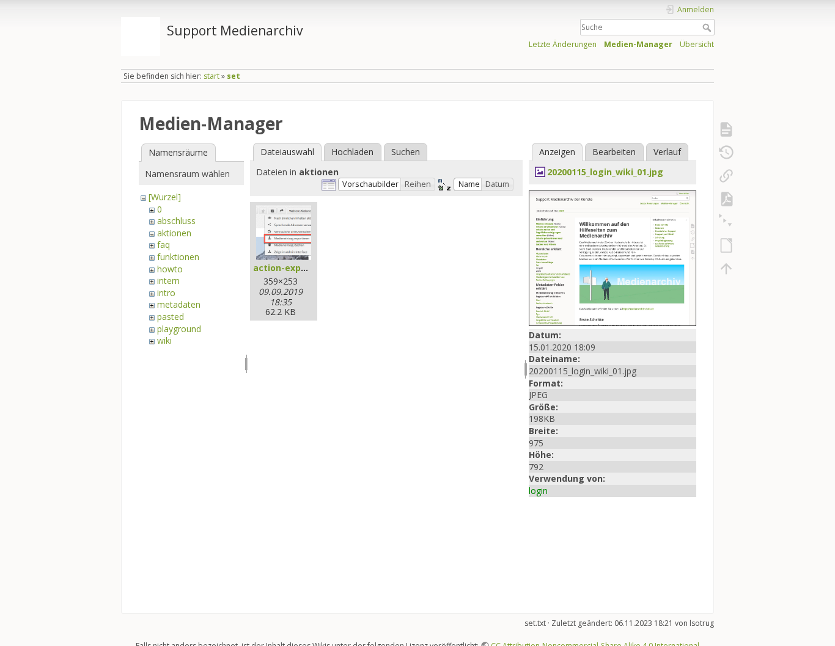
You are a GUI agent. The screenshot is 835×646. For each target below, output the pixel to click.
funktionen (178, 257)
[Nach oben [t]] (726, 268)
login (538, 490)
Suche (708, 27)
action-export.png (293, 268)
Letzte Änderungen (563, 44)
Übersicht (697, 44)
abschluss (176, 221)
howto (170, 269)
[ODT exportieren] (726, 245)
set (233, 76)
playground (179, 329)
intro (166, 293)
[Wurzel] (165, 197)
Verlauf (667, 152)
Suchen (405, 152)
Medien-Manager (638, 44)
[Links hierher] (726, 175)
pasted (170, 316)
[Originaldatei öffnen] (612, 257)
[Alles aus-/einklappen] (726, 222)
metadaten (178, 304)
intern (168, 280)
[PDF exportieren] (726, 199)
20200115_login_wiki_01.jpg (605, 172)
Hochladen (352, 152)
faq (163, 244)
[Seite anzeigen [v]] (726, 129)
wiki (164, 340)
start (211, 76)
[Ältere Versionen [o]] (726, 152)
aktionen (174, 233)
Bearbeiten (614, 152)
